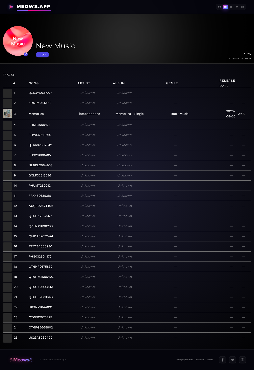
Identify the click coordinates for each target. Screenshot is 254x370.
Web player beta (184, 359)
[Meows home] (21, 359)
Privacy (200, 359)
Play (43, 54)
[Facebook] (222, 359)
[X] (232, 359)
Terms (210, 359)
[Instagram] (242, 359)
